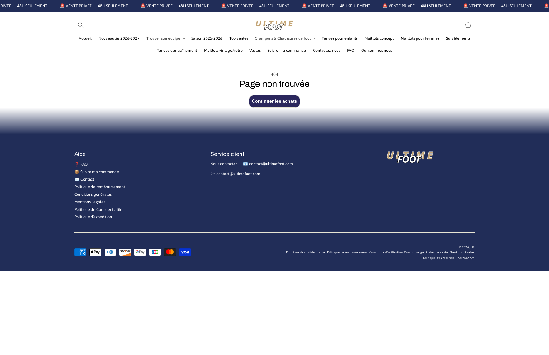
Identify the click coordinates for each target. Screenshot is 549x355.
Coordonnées (465, 258)
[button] (80, 25)
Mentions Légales (89, 202)
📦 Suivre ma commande (96, 171)
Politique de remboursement (99, 186)
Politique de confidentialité (305, 252)
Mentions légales (462, 252)
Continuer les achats (274, 101)
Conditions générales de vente (426, 252)
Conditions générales (93, 194)
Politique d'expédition (93, 217)
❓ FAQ (81, 164)
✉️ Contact (84, 179)
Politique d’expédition (438, 258)
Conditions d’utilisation (386, 252)
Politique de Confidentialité (98, 209)
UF (473, 247)
